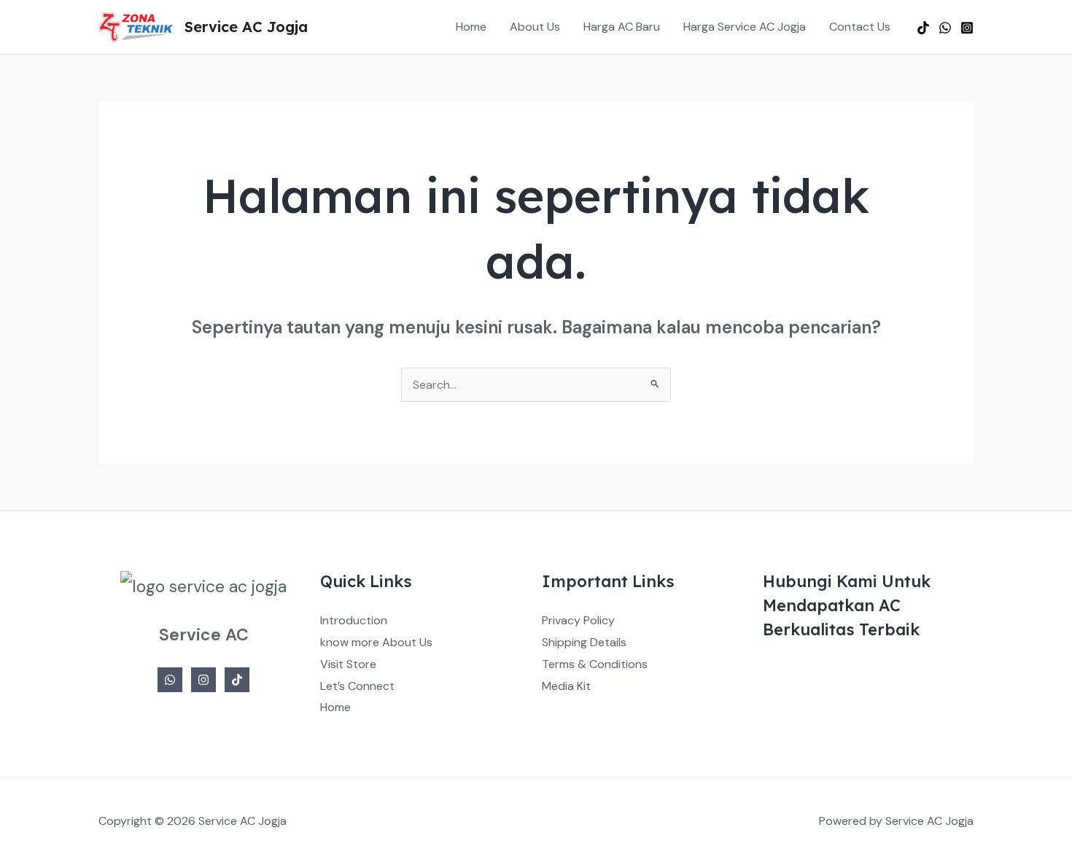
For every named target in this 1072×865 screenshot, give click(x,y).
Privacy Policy (578, 620)
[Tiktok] (923, 27)
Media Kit (566, 686)
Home (471, 26)
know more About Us (376, 642)
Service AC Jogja (246, 27)
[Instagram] (967, 27)
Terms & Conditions (595, 664)
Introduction (353, 620)
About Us (535, 26)
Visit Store (348, 664)
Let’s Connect (357, 686)
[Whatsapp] (170, 679)
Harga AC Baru (621, 26)
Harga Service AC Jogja (744, 26)
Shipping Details (584, 642)
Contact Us (859, 26)
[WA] (945, 27)
